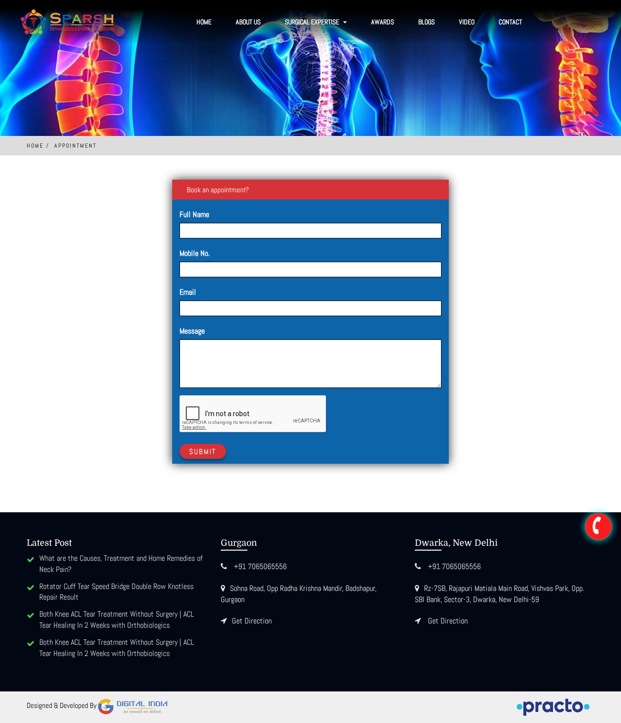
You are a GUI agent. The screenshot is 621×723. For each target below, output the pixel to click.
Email (188, 292)
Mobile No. (195, 253)
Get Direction (252, 621)
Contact (510, 21)
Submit (202, 451)
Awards (382, 21)
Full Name (194, 214)
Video (466, 21)
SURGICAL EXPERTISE (313, 21)
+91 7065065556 (260, 566)
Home (204, 21)
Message (192, 331)
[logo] (67, 22)
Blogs (426, 21)
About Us (248, 21)
